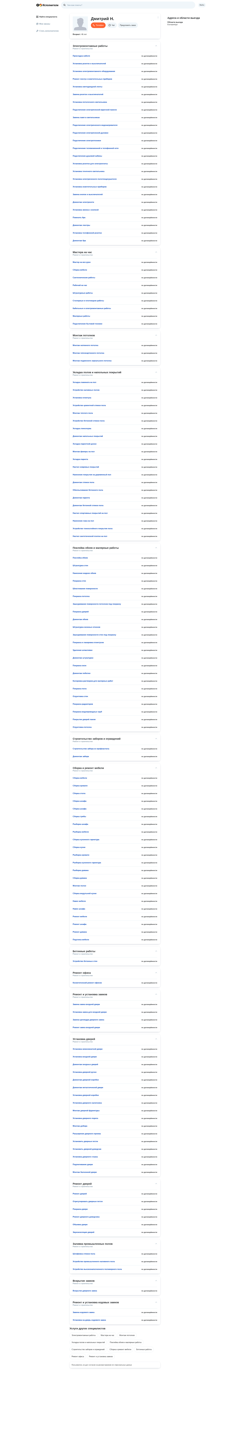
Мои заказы (44, 24)
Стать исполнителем (49, 31)
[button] (98, 25)
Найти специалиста (48, 17)
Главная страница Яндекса (37, 5)
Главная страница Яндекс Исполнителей (47, 5)
